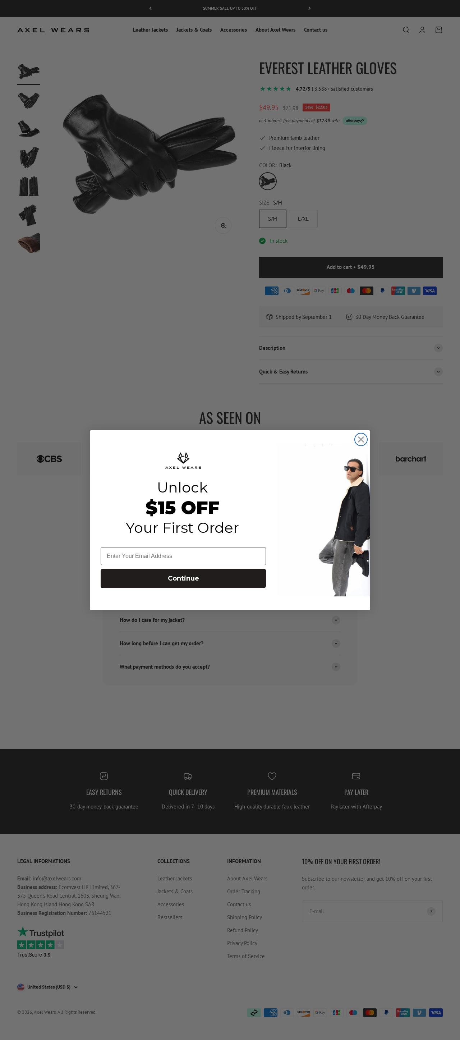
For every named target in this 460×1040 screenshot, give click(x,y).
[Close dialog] (361, 439)
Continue (183, 578)
